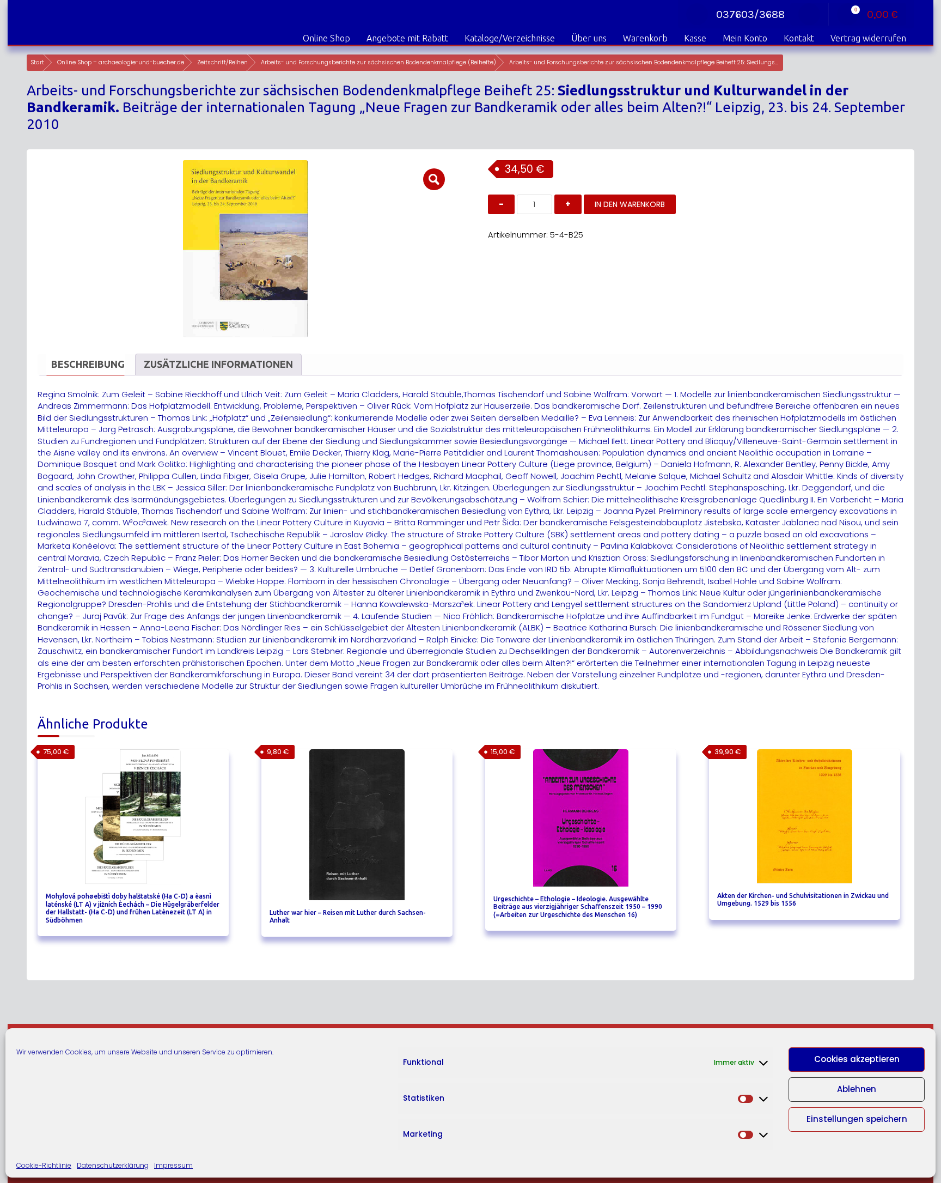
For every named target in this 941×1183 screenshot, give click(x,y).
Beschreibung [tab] (88, 364)
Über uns (589, 38)
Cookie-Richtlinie (43, 1165)
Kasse (695, 38)
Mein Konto (745, 38)
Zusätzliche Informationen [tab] (218, 364)
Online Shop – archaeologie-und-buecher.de (120, 62)
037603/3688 (750, 14)
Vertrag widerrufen (868, 38)
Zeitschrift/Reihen (222, 62)
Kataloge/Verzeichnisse (510, 38)
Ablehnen (856, 1089)
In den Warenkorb (630, 204)
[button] (434, 179)
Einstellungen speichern (856, 1119)
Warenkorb (645, 38)
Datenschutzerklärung (113, 1165)
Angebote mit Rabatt (407, 38)
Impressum (173, 1165)
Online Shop (326, 38)
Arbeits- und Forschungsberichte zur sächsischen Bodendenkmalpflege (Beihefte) (378, 62)
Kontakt (799, 38)
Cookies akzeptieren (857, 1059)
